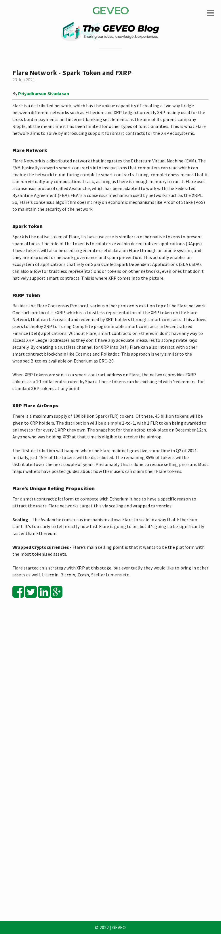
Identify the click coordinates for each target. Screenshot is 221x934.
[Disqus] (110, 684)
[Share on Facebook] (18, 595)
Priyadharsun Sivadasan (43, 93)
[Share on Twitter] (31, 595)
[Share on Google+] (56, 595)
